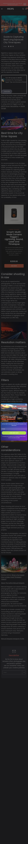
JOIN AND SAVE (14, 433)
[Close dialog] (26, 404)
